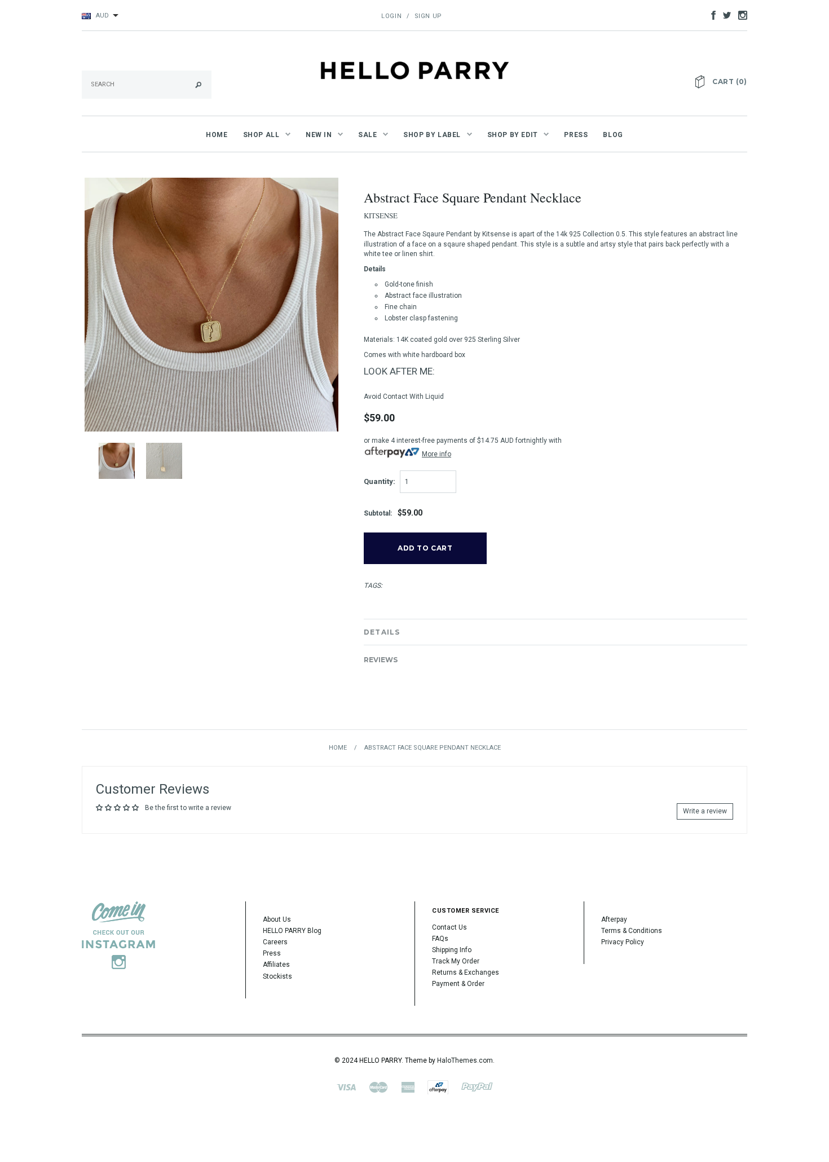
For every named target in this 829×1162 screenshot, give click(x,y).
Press (272, 953)
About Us (277, 919)
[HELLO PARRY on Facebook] (710, 15)
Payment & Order (458, 984)
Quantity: (379, 481)
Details (382, 632)
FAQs (440, 939)
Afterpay (614, 919)
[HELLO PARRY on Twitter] (724, 15)
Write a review (705, 811)
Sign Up (428, 16)
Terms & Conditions (631, 931)
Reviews (381, 659)
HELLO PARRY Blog (292, 931)
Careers (275, 942)
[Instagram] (118, 935)
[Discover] (437, 1086)
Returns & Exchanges (465, 972)
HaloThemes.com (465, 1060)
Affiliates (276, 965)
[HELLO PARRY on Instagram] (740, 15)
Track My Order (455, 961)
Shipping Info (451, 950)
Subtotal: (378, 513)
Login (391, 16)
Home (338, 747)
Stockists (277, 976)
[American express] (407, 1086)
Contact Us (449, 927)
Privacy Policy (622, 942)
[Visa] (346, 1086)
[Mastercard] (378, 1086)
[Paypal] (477, 1086)
